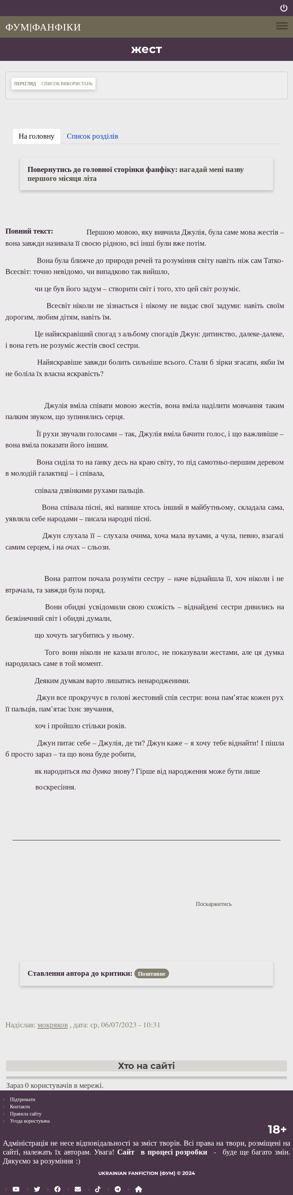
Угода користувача (30, 1120)
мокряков (53, 1024)
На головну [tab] (37, 136)
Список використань (67, 83)
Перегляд (26, 83)
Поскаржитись (214, 903)
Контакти (20, 1106)
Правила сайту (25, 1113)
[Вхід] (284, 8)
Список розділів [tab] (92, 136)
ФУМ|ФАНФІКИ (43, 26)
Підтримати (22, 1099)
